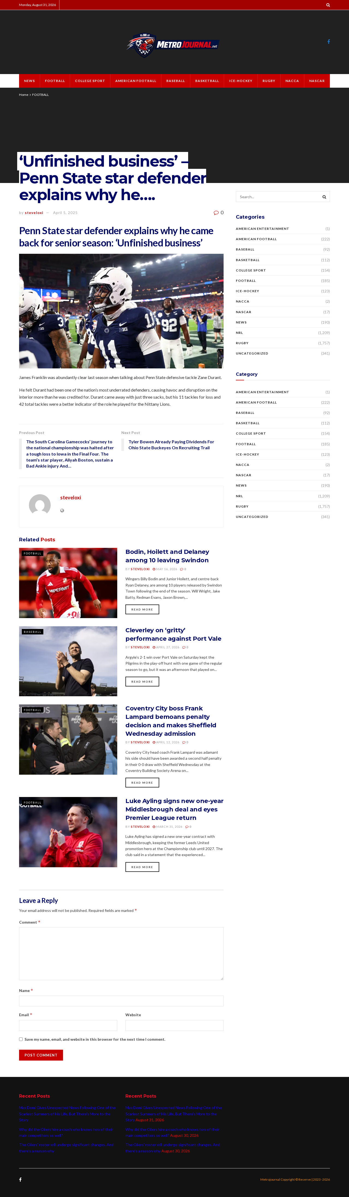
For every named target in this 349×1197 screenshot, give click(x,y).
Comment (30, 922)
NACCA (292, 81)
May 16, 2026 (166, 569)
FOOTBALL (55, 81)
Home (23, 95)
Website (133, 1014)
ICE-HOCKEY (240, 81)
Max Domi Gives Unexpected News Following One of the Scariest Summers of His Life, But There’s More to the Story (67, 1113)
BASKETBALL (207, 81)
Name (26, 990)
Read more (142, 609)
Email (25, 1014)
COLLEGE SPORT (90, 81)
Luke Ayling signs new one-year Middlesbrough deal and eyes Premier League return (174, 809)
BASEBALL (175, 81)
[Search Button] (324, 196)
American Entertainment (262, 229)
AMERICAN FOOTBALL (135, 81)
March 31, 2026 (168, 826)
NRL (239, 333)
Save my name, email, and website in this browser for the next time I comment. (95, 1039)
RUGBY (269, 81)
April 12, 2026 (167, 742)
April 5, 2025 (65, 212)
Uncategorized (252, 353)
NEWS (29, 81)
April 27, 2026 (167, 647)
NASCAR (317, 81)
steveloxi (34, 212)
